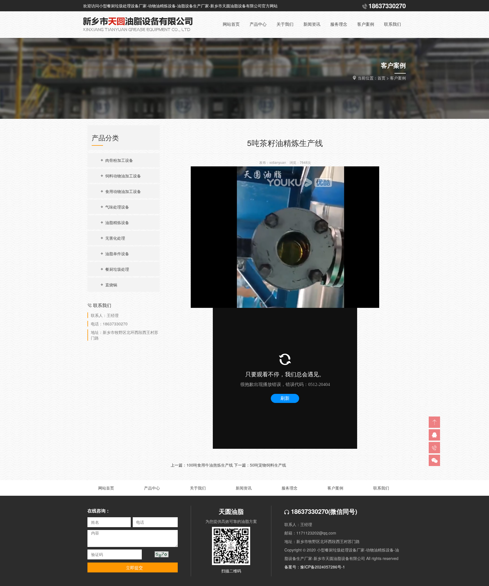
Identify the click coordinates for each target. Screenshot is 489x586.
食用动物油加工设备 (122, 191)
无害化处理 (114, 238)
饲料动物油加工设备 (122, 176)
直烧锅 (110, 284)
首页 (381, 78)
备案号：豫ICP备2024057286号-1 (314, 567)
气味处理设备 (116, 207)
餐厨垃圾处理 (116, 269)
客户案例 (398, 78)
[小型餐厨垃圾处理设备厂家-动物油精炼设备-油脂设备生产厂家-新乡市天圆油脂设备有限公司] (142, 24)
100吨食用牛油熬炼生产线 (209, 465)
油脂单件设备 (116, 253)
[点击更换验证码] (162, 554)
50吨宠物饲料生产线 (268, 465)
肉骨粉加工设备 (118, 160)
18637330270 (308, 511)
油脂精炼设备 (116, 222)
